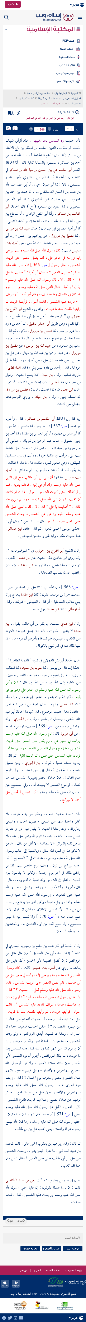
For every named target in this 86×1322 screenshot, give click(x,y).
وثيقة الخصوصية (73, 1270)
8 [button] (71, 129)
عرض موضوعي (65, 73)
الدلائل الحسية (74, 104)
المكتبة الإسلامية (51, 29)
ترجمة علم (73, 1248)
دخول (12, 4)
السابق (20, 1221)
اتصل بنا (37, 1270)
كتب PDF (68, 40)
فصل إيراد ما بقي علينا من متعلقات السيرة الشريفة (59, 98)
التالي (11, 1221)
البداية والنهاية (60, 93)
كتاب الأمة (66, 48)
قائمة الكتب (67, 65)
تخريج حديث (30, 1248)
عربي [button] (75, 4)
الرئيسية (74, 93)
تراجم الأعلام (65, 81)
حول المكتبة (67, 57)
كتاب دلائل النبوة (26, 98)
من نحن (23, 1270)
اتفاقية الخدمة (53, 1270)
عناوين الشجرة (51, 1248)
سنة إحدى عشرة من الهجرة (38, 93)
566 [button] (42, 129)
